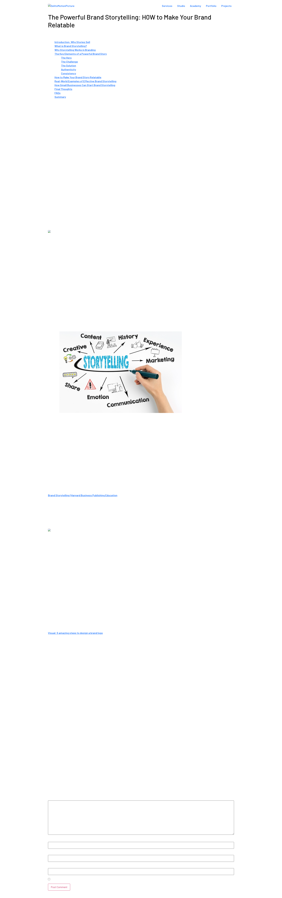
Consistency (68, 73)
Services (167, 5)
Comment (54, 799)
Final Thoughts (63, 89)
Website (53, 866)
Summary (60, 96)
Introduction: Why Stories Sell (72, 42)
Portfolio (211, 5)
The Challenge (69, 61)
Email (52, 853)
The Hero (66, 57)
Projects (226, 5)
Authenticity (68, 69)
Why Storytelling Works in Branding (75, 49)
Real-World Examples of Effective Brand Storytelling (85, 81)
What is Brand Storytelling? (71, 45)
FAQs (58, 92)
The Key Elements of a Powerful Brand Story (81, 53)
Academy (195, 5)
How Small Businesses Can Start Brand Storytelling (85, 85)
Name (52, 840)
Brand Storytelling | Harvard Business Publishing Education (82, 495)
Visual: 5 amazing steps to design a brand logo (75, 632)
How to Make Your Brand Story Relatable (78, 77)
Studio (181, 5)
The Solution (68, 65)
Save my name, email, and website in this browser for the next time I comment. (97, 879)
